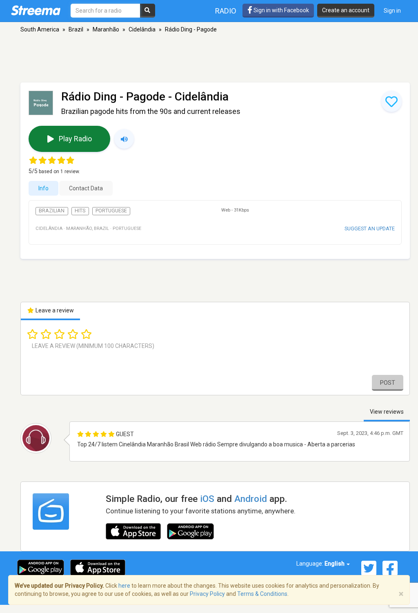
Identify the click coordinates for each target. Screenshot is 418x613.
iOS (207, 498)
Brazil (76, 29)
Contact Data (86, 188)
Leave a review (54, 310)
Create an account (345, 10)
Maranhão (106, 29)
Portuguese (111, 211)
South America (39, 29)
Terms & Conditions (262, 594)
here (124, 585)
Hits (80, 211)
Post (387, 382)
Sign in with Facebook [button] (280, 10)
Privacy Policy (207, 594)
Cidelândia (142, 29)
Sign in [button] (392, 10)
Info (43, 188)
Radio (225, 11)
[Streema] (35, 10)
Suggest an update (370, 228)
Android (250, 498)
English (335, 563)
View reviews (387, 411)
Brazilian (51, 211)
